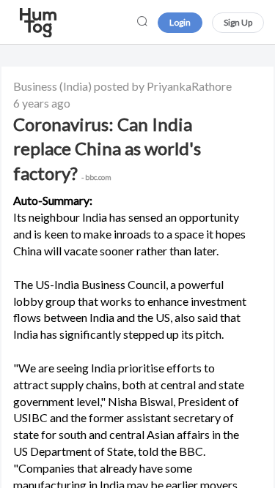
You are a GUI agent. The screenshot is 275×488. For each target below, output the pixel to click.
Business (35, 86)
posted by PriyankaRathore (163, 86)
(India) (75, 86)
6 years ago (41, 103)
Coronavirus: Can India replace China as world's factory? (107, 148)
